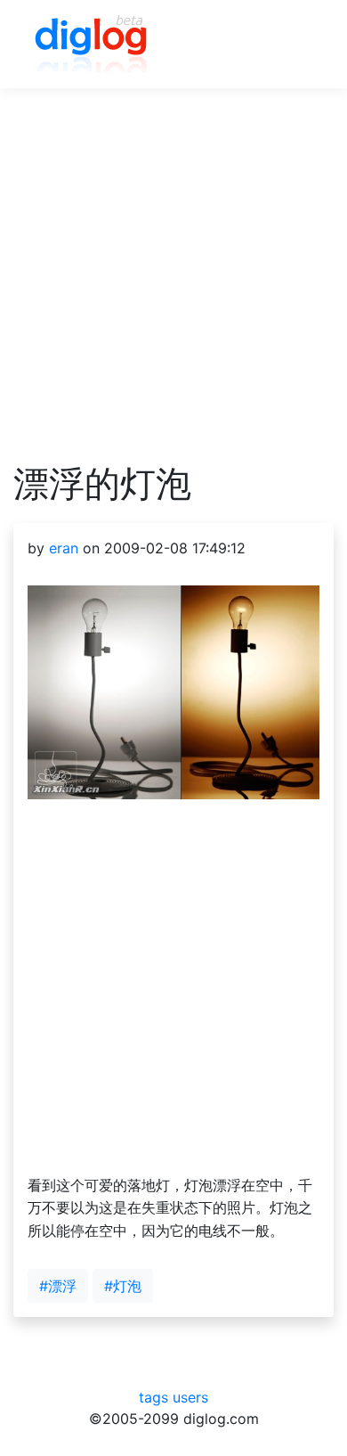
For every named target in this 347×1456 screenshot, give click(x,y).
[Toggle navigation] (294, 44)
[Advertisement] (173, 288)
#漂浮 (58, 1286)
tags (153, 1397)
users (190, 1397)
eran (63, 548)
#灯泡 (122, 1286)
